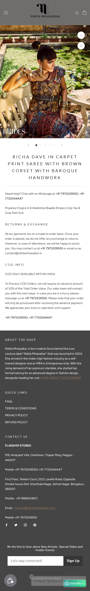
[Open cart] (84, 13)
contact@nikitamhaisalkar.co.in (34, 508)
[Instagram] (25, 524)
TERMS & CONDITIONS (20, 408)
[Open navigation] (6, 12)
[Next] (61, 145)
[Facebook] (6, 524)
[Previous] (28, 145)
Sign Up (73, 561)
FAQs (8, 401)
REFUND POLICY (16, 422)
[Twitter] (15, 524)
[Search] (77, 13)
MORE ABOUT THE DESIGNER (61, 378)
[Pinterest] (34, 524)
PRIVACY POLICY (16, 415)
